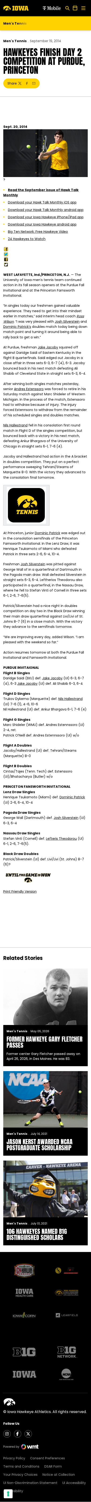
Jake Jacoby (48, 347)
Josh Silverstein (67, 321)
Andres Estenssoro (29, 389)
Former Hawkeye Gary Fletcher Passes (44, 1042)
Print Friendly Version (20, 891)
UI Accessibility (74, 1482)
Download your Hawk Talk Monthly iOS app (42, 202)
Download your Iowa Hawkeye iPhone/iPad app (46, 217)
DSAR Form (53, 1466)
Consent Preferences (47, 1458)
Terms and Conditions (21, 1466)
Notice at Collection (58, 1474)
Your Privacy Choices (20, 1474)
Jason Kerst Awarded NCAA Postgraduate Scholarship (40, 1144)
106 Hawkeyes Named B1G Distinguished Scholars (37, 1234)
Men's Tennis (15, 41)
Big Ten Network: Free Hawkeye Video (38, 231)
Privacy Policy (14, 1458)
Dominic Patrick (47, 533)
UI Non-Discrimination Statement (30, 1482)
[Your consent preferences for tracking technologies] (8, 1493)
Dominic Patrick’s (17, 326)
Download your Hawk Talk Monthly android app (46, 209)
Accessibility (13, 1491)
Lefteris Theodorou (61, 838)
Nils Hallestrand (15, 425)
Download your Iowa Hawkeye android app (42, 224)
